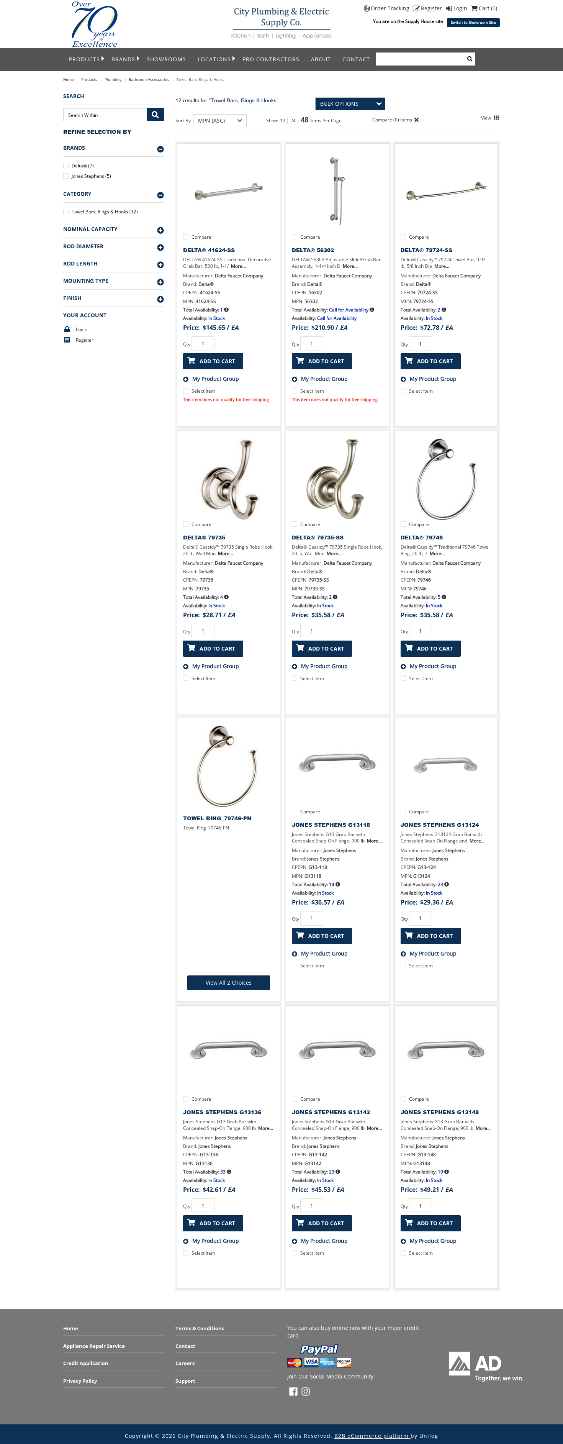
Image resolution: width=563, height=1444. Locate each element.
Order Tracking (391, 8)
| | (293, 120)
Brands (123, 59)
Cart (488, 8)
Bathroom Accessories (149, 79)
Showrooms (166, 59)
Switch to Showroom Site (473, 22)
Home (68, 79)
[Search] (470, 59)
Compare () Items (391, 119)
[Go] (155, 114)
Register (432, 8)
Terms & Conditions (199, 1328)
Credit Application (85, 1363)
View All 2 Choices (229, 982)
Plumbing (113, 79)
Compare (201, 237)
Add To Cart (217, 361)
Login (461, 8)
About (321, 59)
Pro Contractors (271, 59)
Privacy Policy (80, 1380)
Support (185, 1380)
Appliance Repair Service (94, 1345)
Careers (185, 1363)
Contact (356, 59)
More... (238, 266)
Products (84, 59)
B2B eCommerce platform (372, 1435)
